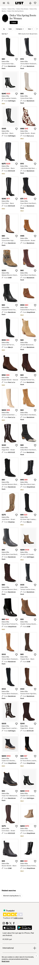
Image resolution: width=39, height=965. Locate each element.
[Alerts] (30, 3)
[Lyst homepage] (19, 3)
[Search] (8, 3)
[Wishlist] (35, 3)
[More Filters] (4, 29)
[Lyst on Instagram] (4, 924)
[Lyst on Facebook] (14, 924)
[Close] (36, 956)
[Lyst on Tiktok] (7, 924)
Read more (5, 961)
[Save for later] (16, 59)
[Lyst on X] (10, 924)
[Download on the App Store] (9, 928)
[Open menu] (4, 3)
